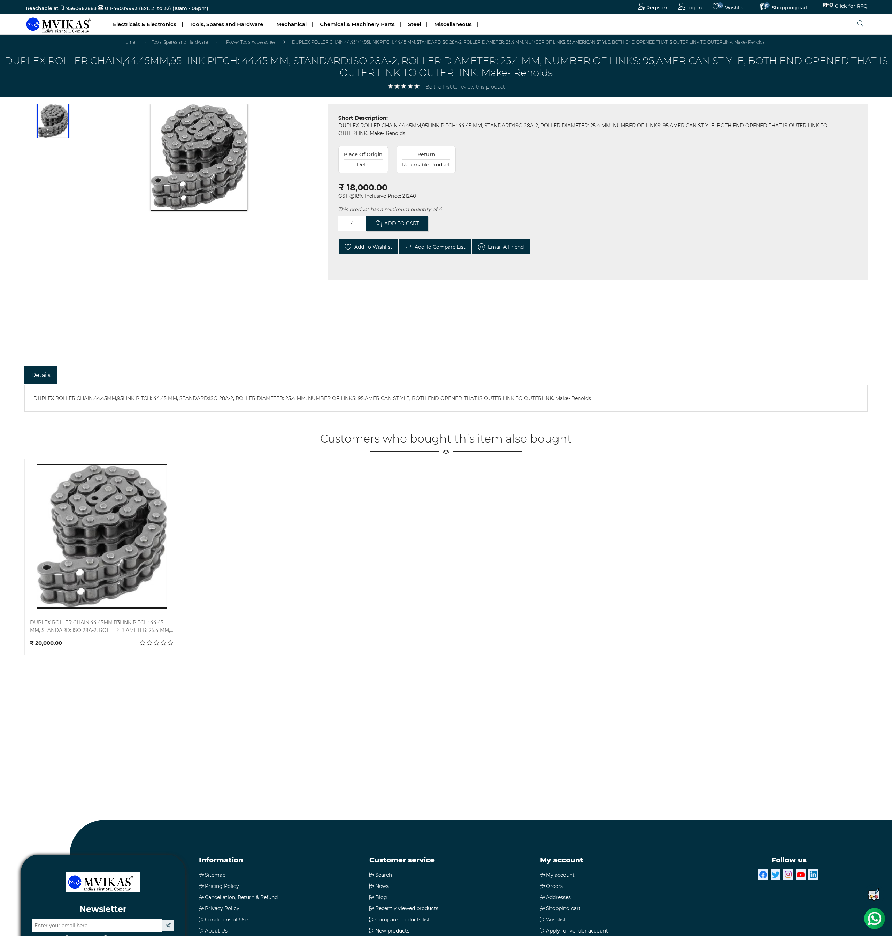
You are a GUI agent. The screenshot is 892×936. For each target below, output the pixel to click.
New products (392, 931)
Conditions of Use (226, 919)
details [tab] (41, 375)
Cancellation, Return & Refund (241, 897)
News (382, 886)
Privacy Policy (222, 908)
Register (656, 8)
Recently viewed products (406, 908)
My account (560, 875)
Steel (414, 24)
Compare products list (402, 919)
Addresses (558, 897)
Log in (693, 8)
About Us (216, 931)
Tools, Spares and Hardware (226, 24)
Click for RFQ (851, 7)
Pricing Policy (222, 886)
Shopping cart (563, 908)
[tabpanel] (446, 398)
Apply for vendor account (577, 931)
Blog (381, 897)
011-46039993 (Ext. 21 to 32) (137, 8)
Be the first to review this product (465, 87)
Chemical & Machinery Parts (357, 24)
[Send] (168, 925)
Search (383, 875)
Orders (554, 886)
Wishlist (556, 919)
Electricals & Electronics (144, 24)
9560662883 (81, 8)
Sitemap (215, 875)
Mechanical (291, 24)
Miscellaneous (453, 24)
